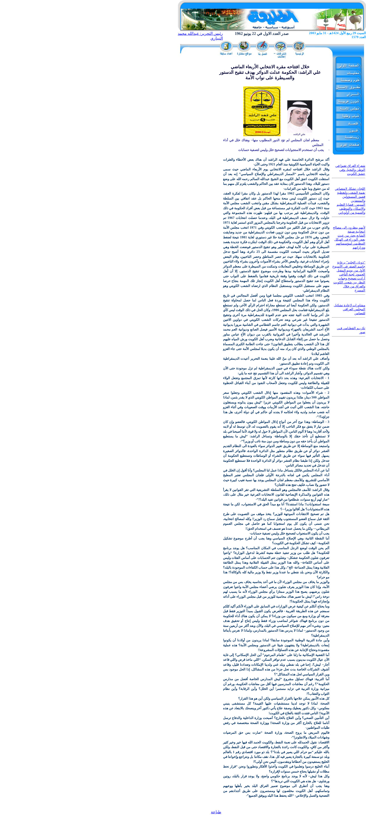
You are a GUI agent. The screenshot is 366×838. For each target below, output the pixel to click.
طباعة (216, 812)
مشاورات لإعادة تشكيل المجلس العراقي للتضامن (349, 309)
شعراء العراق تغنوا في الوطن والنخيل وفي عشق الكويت (350, 170)
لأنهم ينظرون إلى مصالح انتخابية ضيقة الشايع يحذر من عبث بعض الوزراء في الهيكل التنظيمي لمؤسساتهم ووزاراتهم (349, 237)
